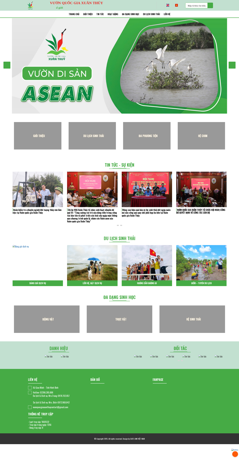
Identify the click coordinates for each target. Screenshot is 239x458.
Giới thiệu (88, 14)
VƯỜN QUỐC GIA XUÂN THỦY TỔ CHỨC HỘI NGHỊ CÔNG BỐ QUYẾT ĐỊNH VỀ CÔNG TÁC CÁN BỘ (146, 211)
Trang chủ (74, 14)
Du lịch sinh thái (151, 14)
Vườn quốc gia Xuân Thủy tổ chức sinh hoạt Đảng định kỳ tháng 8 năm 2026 (201, 211)
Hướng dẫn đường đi (92, 283)
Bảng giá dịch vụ (201, 283)
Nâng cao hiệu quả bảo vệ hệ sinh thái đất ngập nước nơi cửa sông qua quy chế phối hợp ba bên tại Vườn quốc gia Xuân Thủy (91, 212)
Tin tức (100, 14)
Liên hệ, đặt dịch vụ (37, 283)
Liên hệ (167, 14)
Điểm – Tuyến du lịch (147, 283)
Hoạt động (113, 14)
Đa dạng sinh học (130, 14)
